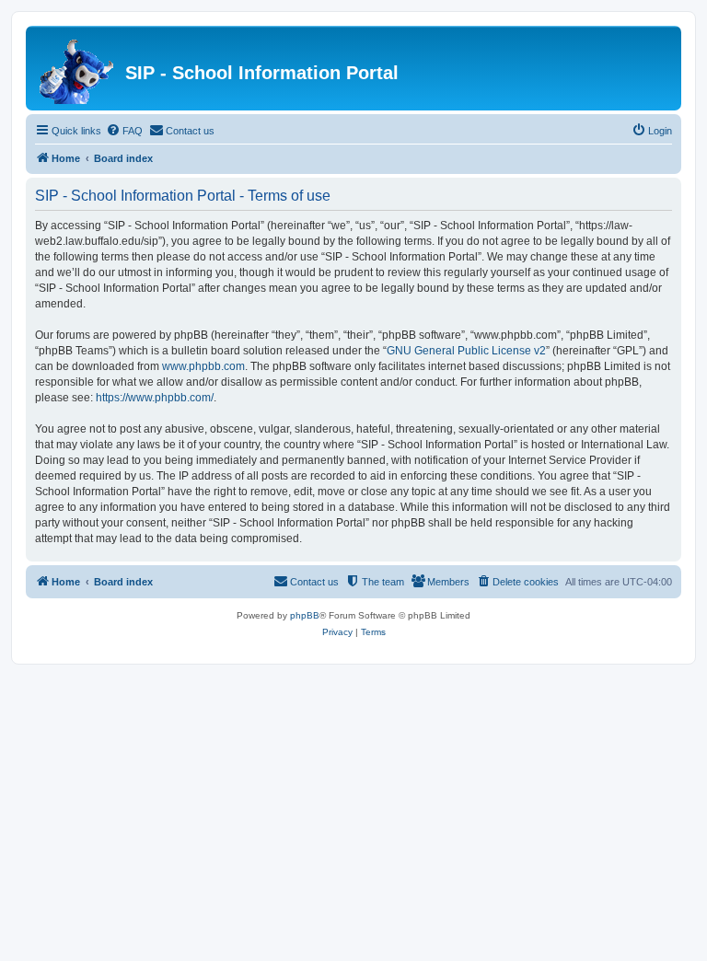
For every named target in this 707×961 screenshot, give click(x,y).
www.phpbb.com (203, 366)
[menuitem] (124, 131)
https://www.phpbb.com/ (155, 397)
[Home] (77, 68)
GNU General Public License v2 (466, 350)
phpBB (304, 615)
